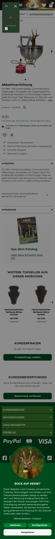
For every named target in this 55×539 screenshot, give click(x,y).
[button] (6, 28)
